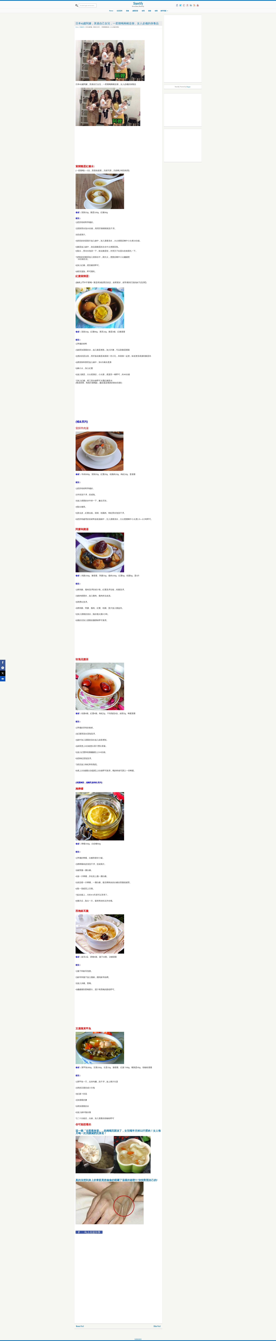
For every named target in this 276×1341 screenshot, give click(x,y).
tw (180, 5)
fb (177, 5)
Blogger (188, 86)
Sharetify (138, 3)
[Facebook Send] (2, 668)
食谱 (156, 11)
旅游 (149, 11)
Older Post (157, 1326)
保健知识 (82, 27)
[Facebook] (2, 662)
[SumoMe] (2, 678)
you (197, 5)
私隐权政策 (138, 1339)
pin (187, 5)
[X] (2, 673)
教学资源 (163, 11)
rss (194, 5)
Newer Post (80, 1326)
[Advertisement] (115, 34)
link (191, 5)
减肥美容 (135, 11)
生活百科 (119, 11)
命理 (143, 11)
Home (111, 11)
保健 (127, 11)
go (184, 5)
